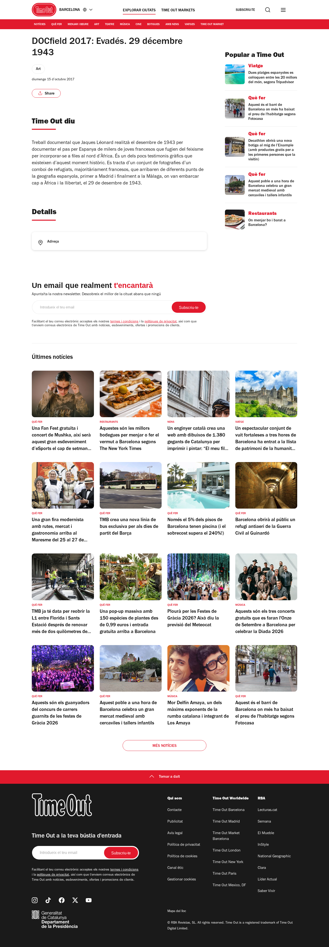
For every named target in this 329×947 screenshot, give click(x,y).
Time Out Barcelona (228, 810)
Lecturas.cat (267, 810)
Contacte (174, 810)
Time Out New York (228, 862)
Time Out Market (212, 24)
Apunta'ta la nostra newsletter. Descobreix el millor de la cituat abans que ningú (96, 294)
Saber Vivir (266, 891)
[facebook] (62, 900)
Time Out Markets (178, 11)
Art (96, 24)
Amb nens (172, 24)
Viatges (190, 24)
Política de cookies (182, 856)
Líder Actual (267, 880)
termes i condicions (124, 322)
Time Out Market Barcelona (226, 836)
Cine (138, 24)
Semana (264, 822)
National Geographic (274, 856)
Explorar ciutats (139, 11)
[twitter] (75, 900)
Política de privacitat (183, 845)
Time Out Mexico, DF (229, 885)
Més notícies (164, 746)
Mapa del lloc (176, 911)
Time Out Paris (224, 874)
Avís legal (175, 833)
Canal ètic (175, 868)
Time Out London (227, 851)
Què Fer (56, 24)
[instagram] (35, 900)
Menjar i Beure (78, 24)
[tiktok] (48, 900)
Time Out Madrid (226, 822)
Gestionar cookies (181, 880)
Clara (262, 868)
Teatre (109, 24)
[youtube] (89, 900)
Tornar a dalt (169, 777)
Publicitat (175, 822)
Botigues (153, 24)
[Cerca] (268, 10)
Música (125, 24)
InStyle (263, 845)
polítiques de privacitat (161, 322)
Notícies (40, 24)
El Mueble (266, 833)
